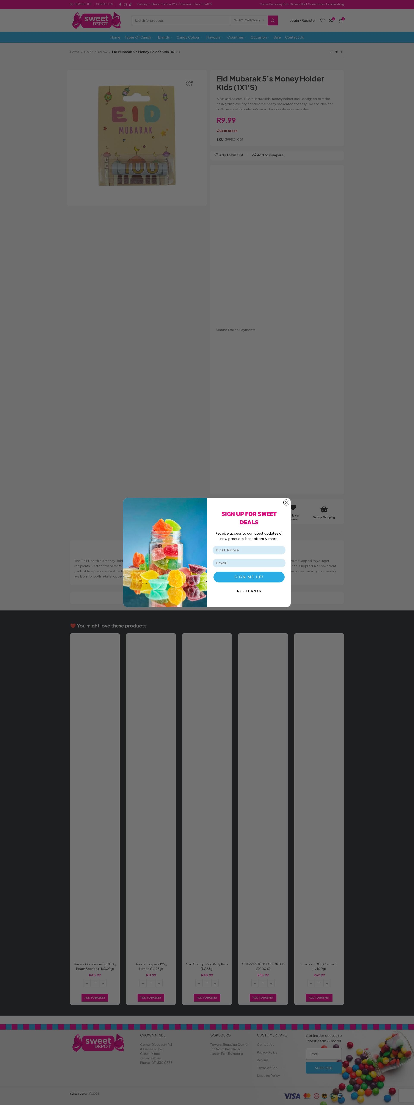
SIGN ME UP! (249, 577)
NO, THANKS (249, 590)
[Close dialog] (286, 502)
